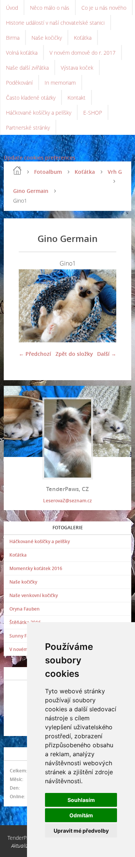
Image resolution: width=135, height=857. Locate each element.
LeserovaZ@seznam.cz (67, 500)
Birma (13, 37)
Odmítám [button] (81, 815)
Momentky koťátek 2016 (35, 568)
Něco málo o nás (49, 7)
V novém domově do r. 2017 (83, 52)
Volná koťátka (22, 52)
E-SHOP (92, 112)
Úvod (12, 7)
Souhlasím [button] (81, 800)
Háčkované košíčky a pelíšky (38, 112)
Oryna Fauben (24, 609)
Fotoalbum (48, 171)
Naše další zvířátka (27, 67)
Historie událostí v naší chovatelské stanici (55, 22)
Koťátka (83, 37)
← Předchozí (35, 353)
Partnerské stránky (28, 127)
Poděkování (19, 82)
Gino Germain (30, 190)
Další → (106, 353)
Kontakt (77, 97)
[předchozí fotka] (30, 305)
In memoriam (60, 82)
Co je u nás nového (103, 7)
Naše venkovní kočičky (33, 595)
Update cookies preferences (39, 157)
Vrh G (115, 171)
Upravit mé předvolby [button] (81, 830)
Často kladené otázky (31, 97)
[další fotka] (104, 305)
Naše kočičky (47, 37)
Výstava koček (77, 67)
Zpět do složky (74, 353)
